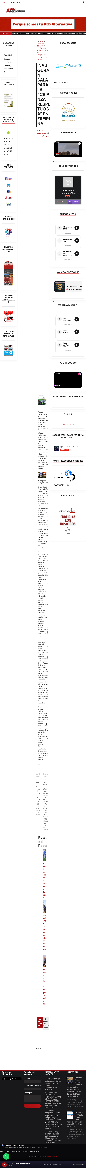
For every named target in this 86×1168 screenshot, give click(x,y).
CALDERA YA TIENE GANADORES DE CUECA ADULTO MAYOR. (53, 1125)
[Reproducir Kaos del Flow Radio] (76, 345)
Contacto (25, 1151)
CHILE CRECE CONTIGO (41, 44)
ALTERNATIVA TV (17, 2)
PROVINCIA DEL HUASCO (42, 49)
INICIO (4, 2)
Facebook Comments (46, 1024)
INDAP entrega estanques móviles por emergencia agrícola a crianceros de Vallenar (53, 1084)
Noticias (7, 1151)
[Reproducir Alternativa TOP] (76, 240)
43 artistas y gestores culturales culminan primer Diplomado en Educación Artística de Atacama (53, 1137)
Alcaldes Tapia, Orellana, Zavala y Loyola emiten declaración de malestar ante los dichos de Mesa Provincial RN (74, 1087)
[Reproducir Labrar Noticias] (76, 331)
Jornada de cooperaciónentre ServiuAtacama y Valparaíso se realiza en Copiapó (53, 1115)
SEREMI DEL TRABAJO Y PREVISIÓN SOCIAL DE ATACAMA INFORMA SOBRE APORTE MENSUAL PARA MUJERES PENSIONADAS (53, 1100)
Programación (16, 1151)
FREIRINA (40, 47)
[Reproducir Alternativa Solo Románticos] (76, 253)
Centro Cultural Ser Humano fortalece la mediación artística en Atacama (41, 33)
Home (42, 41)
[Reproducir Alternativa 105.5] (76, 228)
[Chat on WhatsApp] (6, 1156)
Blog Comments (40, 1023)
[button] (39, 764)
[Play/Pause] (4, 1164)
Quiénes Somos (35, 1151)
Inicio (1, 1151)
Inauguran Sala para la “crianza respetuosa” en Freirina (42, 56)
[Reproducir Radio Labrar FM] (76, 319)
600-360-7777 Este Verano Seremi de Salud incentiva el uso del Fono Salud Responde (75, 1120)
